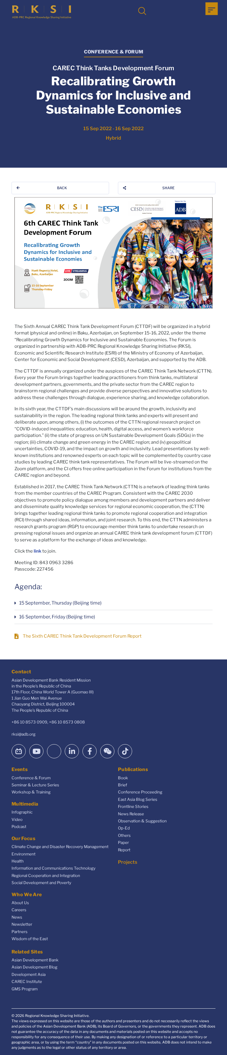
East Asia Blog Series (137, 799)
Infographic (22, 812)
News (17, 917)
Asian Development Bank (35, 960)
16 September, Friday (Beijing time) (57, 617)
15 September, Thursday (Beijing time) (60, 603)
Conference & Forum (31, 777)
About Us (20, 902)
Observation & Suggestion (142, 821)
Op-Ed (124, 828)
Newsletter (22, 924)
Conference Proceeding (140, 792)
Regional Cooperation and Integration (46, 875)
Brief (122, 785)
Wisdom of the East (30, 938)
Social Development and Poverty (41, 882)
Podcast (19, 826)
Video (17, 819)
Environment (23, 854)
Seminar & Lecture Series (35, 785)
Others (124, 835)
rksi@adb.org (23, 734)
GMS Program (25, 989)
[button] (113, 603)
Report (124, 849)
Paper (123, 842)
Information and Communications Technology (53, 868)
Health (18, 861)
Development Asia (29, 974)
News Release (131, 813)
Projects (127, 862)
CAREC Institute (27, 981)
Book (123, 777)
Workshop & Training (31, 792)
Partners (19, 931)
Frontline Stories (133, 806)
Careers (19, 909)
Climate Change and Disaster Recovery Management (60, 846)
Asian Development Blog (34, 967)
